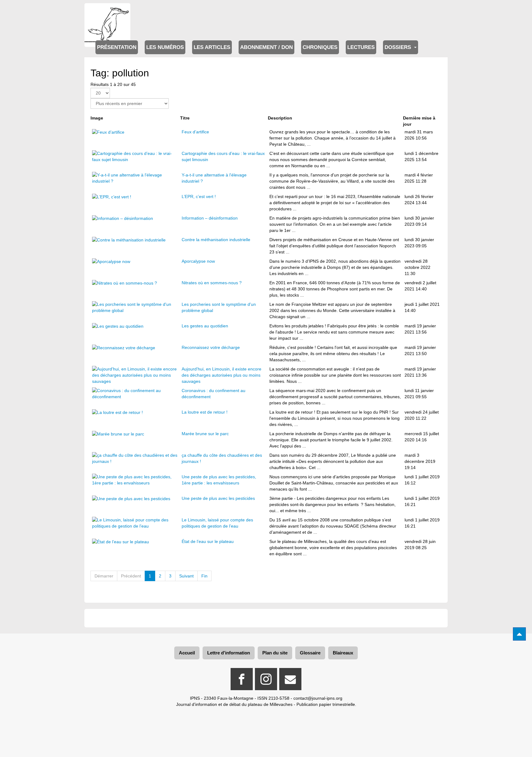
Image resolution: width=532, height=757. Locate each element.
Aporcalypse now (198, 261)
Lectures (361, 47)
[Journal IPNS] (107, 11)
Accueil (187, 652)
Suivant (186, 575)
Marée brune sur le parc (205, 433)
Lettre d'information (228, 652)
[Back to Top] (519, 634)
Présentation (116, 47)
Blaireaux (343, 652)
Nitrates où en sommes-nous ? (212, 282)
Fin (204, 575)
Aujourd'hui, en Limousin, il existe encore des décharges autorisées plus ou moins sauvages (221, 375)
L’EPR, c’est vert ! (199, 196)
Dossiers (399, 47)
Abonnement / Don (266, 47)
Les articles (212, 47)
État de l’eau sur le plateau (208, 541)
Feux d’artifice (195, 131)
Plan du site (275, 652)
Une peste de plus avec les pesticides (218, 498)
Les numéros (165, 47)
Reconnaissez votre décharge (211, 347)
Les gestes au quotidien (205, 325)
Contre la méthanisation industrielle (216, 239)
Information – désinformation (210, 218)
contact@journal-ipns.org (317, 698)
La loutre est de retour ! (205, 412)
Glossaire (310, 652)
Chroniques (320, 47)
